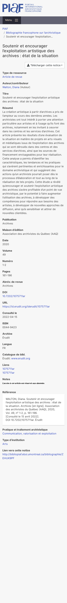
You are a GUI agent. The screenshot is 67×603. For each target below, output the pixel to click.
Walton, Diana (10, 87)
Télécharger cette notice (45, 65)
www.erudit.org (20, 358)
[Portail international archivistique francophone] (33, 8)
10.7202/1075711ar (13, 296)
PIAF (5, 28)
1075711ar (8, 368)
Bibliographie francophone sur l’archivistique (33, 32)
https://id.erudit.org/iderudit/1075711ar (26, 306)
